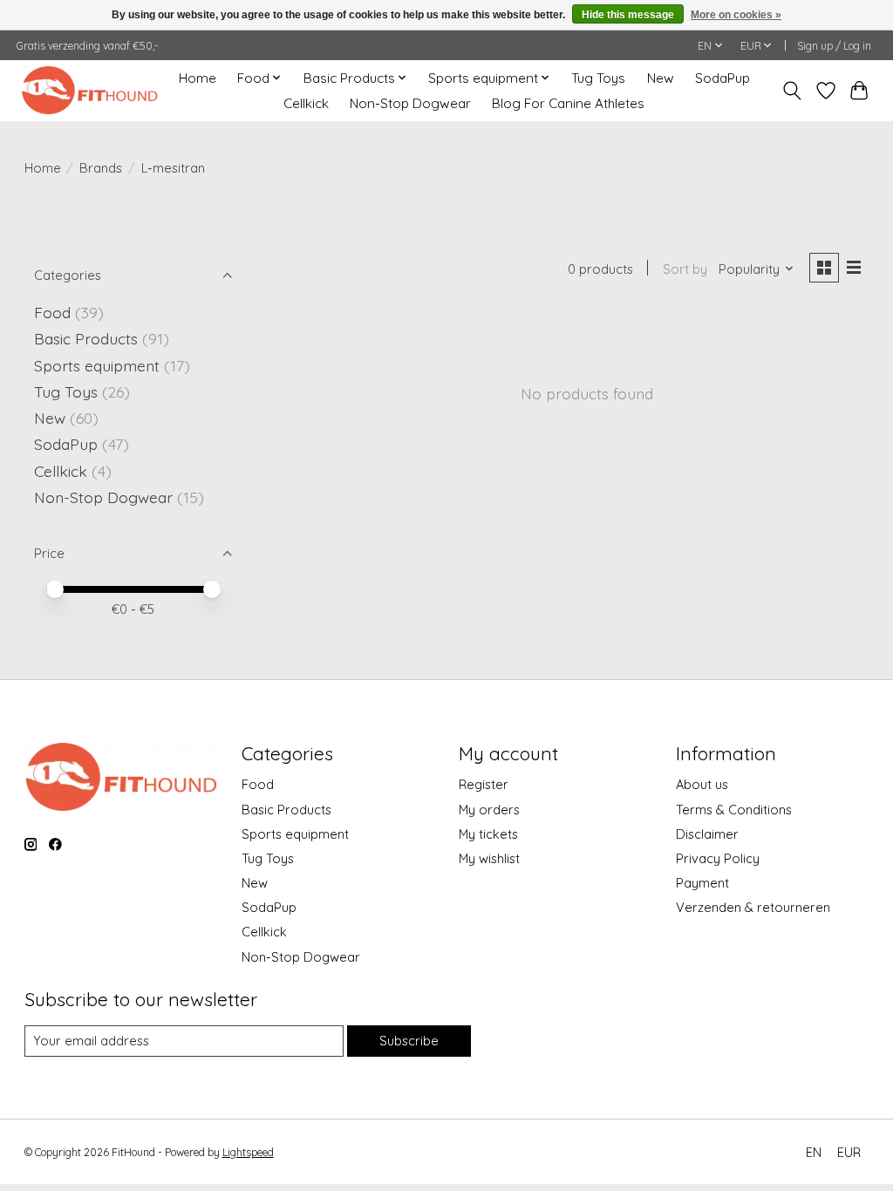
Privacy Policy (718, 858)
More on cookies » (736, 15)
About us (702, 784)
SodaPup (722, 78)
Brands (100, 168)
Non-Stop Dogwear (410, 103)
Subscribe (409, 1040)
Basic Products (86, 338)
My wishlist (489, 858)
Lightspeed (248, 1152)
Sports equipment (97, 365)
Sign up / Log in (834, 45)
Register (483, 784)
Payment (702, 883)
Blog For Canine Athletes (568, 103)
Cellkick (306, 103)
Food (52, 312)
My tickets (488, 834)
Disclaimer (707, 834)
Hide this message (628, 15)
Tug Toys (598, 78)
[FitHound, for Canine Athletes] (89, 90)
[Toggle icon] (791, 90)
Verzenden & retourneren (753, 907)
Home (197, 78)
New (660, 78)
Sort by (685, 269)
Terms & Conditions (734, 809)
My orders (489, 809)
